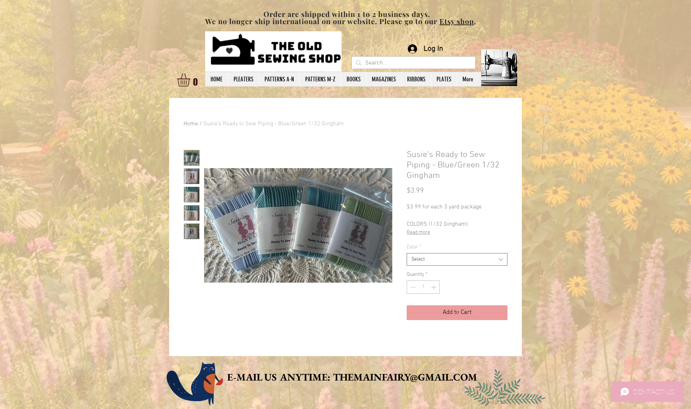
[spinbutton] (423, 287)
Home (191, 123)
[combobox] (457, 259)
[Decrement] (412, 287)
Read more (418, 232)
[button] (191, 79)
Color (414, 247)
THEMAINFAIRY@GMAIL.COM (405, 376)
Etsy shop (456, 21)
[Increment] (434, 287)
